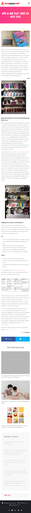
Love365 (24, 299)
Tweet (24, 339)
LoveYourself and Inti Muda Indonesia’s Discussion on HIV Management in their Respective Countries (15, 452)
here (8, 329)
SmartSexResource (19, 270)
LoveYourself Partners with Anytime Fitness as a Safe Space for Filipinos (15, 376)
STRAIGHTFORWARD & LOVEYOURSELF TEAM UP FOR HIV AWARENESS (14, 426)
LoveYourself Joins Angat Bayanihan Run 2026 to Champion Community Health (14, 462)
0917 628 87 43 (23, 503)
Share (9, 339)
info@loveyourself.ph (10, 503)
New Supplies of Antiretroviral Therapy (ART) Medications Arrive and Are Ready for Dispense (15, 473)
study (8, 137)
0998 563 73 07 (15, 505)
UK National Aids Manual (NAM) (20, 152)
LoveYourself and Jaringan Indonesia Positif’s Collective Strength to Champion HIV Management (14, 483)
